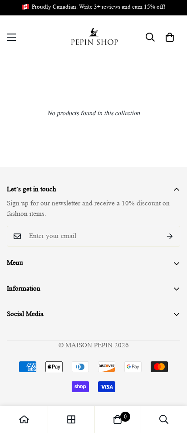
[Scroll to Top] (171, 385)
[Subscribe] (170, 236)
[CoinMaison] (93, 37)
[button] (169, 37)
